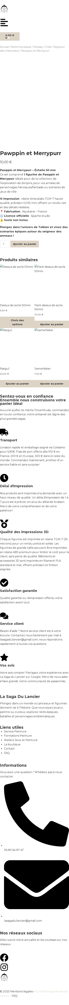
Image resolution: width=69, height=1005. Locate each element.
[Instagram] (4, 967)
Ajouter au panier (24, 244)
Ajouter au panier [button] (51, 324)
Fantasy (38, 46)
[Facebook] (4, 957)
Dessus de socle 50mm (15, 305)
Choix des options (17, 322)
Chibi (48, 46)
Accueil (4, 46)
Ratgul (4, 368)
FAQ (14, 995)
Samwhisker (42, 368)
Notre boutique (21, 46)
